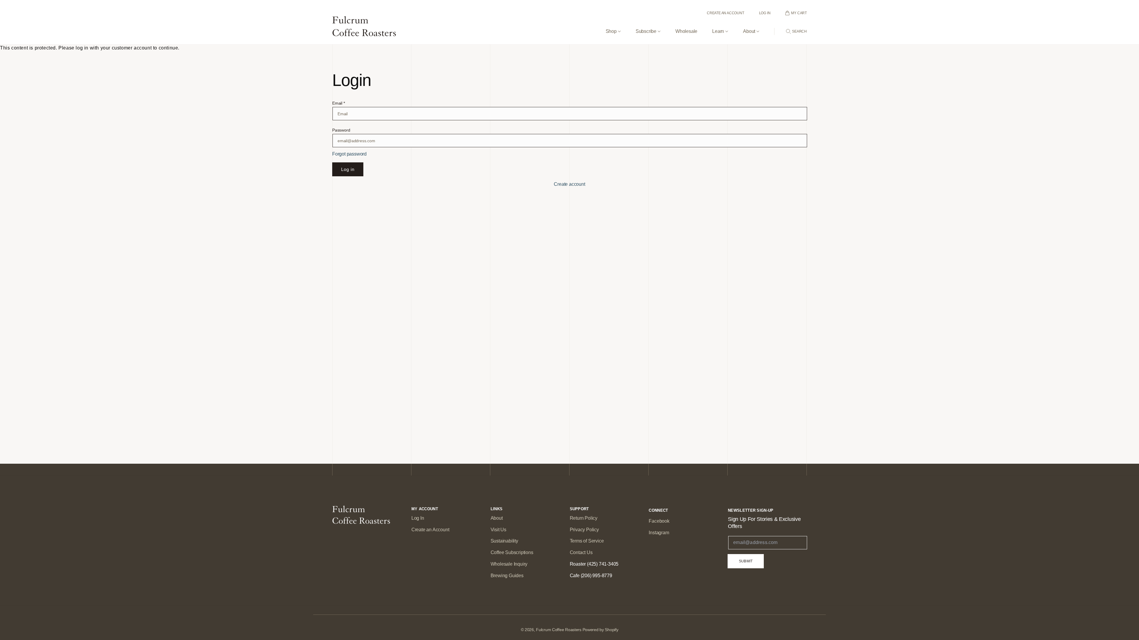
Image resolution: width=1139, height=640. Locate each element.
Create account (569, 184)
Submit (746, 561)
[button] (613, 26)
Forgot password (349, 153)
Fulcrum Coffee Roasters (558, 629)
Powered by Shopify (600, 629)
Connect (658, 510)
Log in (347, 169)
